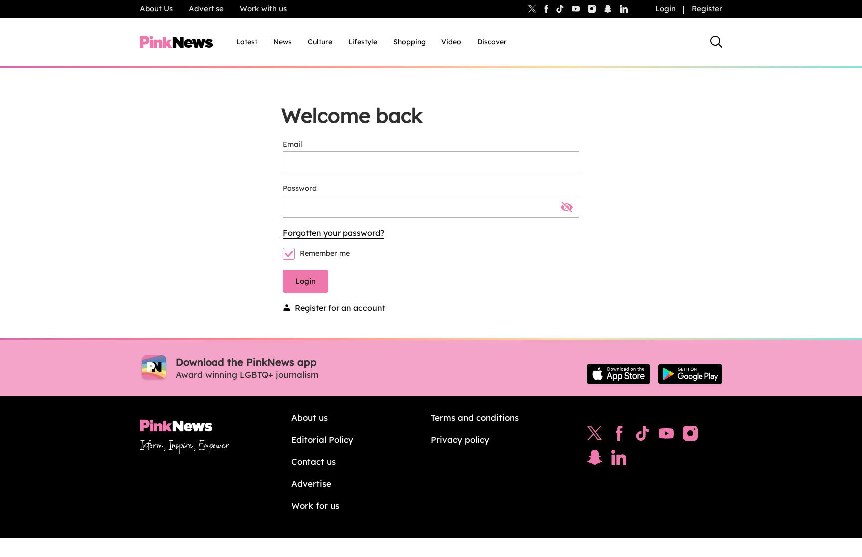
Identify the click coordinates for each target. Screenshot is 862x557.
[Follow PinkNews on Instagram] (690, 436)
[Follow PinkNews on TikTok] (642, 436)
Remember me (325, 253)
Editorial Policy (322, 439)
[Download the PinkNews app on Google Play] (690, 374)
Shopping (409, 41)
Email (292, 144)
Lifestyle (362, 41)
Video (451, 41)
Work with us (263, 8)
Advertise (206, 8)
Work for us (315, 505)
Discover (492, 41)
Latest (246, 41)
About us (309, 417)
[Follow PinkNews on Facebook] (619, 436)
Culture (320, 41)
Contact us (313, 461)
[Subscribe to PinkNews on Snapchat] (594, 460)
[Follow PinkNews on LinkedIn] (624, 9)
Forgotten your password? (333, 233)
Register (707, 8)
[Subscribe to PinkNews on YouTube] (666, 436)
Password (300, 188)
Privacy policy (460, 439)
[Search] (716, 42)
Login (665, 8)
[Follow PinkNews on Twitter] (594, 436)
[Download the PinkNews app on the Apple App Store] (618, 374)
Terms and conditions (475, 417)
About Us (156, 8)
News (282, 41)
